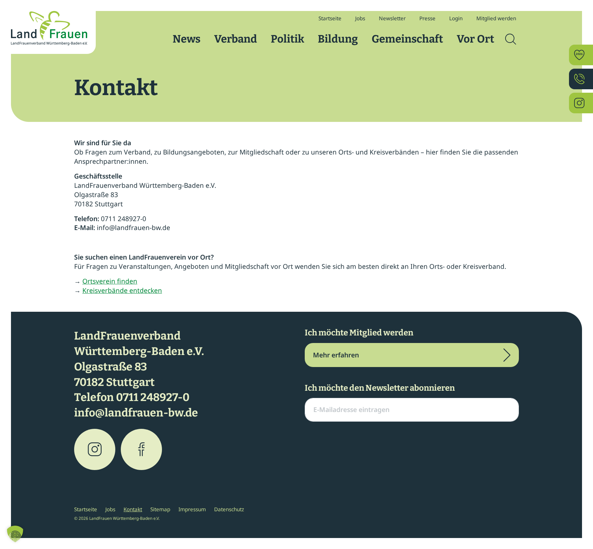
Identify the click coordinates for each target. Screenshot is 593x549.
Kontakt (133, 509)
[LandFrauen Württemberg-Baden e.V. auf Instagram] (94, 449)
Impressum (192, 509)
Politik (287, 39)
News (186, 39)
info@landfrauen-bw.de (136, 412)
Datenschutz (229, 509)
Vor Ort (475, 39)
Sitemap (160, 509)
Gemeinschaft (407, 39)
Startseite (329, 18)
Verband (235, 39)
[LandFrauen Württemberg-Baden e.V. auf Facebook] (141, 449)
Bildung (338, 39)
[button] (15, 534)
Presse (427, 18)
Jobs (360, 18)
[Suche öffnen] (510, 39)
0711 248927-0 (152, 397)
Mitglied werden (496, 18)
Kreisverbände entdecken (122, 290)
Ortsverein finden (109, 281)
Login (456, 18)
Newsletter (392, 18)
